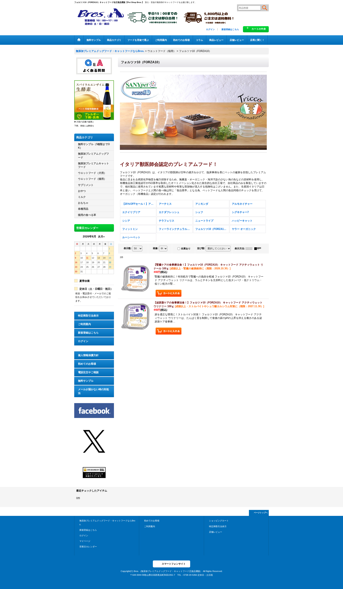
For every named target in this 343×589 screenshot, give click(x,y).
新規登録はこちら (230, 29)
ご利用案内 (84, 324)
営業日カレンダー (88, 546)
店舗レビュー (215, 532)
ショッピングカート (219, 520)
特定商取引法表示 (88, 315)
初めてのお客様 (87, 363)
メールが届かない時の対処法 (93, 391)
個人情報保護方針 (88, 355)
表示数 (128, 248)
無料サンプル (85, 380)
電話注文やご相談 (88, 372)
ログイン (210, 29)
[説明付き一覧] (258, 248)
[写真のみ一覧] (250, 248)
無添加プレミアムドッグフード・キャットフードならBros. (107, 522)
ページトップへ (261, 513)
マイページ (84, 541)
